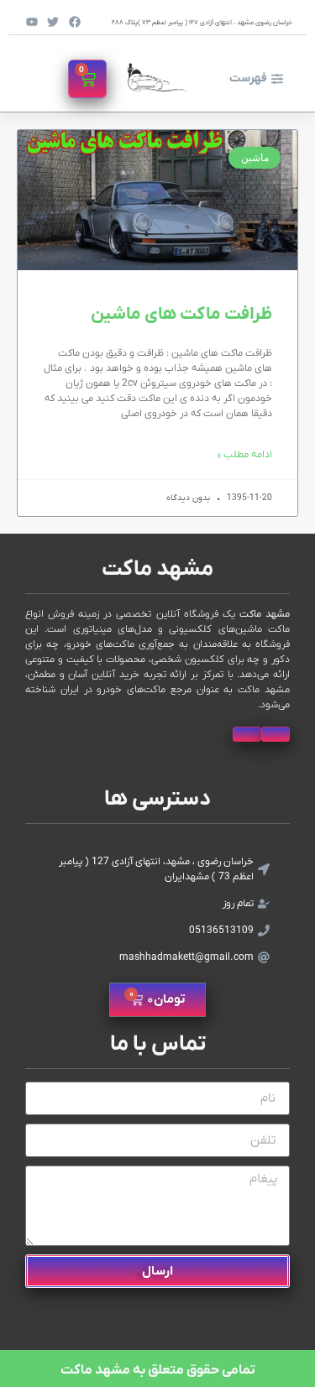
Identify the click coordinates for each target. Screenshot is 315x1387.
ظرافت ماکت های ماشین (181, 314)
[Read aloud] (275, 734)
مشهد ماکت (157, 569)
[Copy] (247, 734)
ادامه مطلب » (245, 454)
